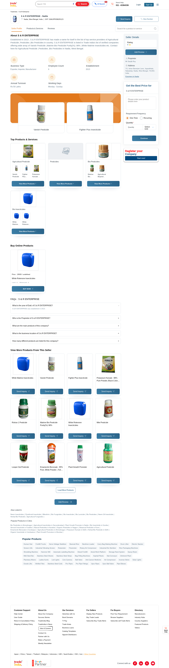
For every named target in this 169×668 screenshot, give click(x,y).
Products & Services (35, 28)
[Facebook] (135, 663)
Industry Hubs (140, 617)
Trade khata (66, 624)
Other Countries (90, 654)
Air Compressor (110, 560)
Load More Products (66, 490)
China (22, 654)
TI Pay (64, 621)
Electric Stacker (137, 544)
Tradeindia (13, 12)
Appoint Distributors (69, 635)
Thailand (36, 654)
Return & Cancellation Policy (24, 621)
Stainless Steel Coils (55, 564)
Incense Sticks (124, 560)
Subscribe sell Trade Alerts (120, 621)
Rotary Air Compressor (88, 548)
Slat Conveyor (112, 556)
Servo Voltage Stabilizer (57, 544)
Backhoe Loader (88, 544)
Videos (137, 628)
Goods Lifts (28, 564)
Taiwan (28, 654)
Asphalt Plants (98, 556)
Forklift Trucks (41, 544)
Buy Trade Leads (92, 617)
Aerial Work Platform (98, 552)
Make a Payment (44, 640)
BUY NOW (27, 289)
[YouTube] (153, 663)
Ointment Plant (125, 556)
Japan (16, 654)
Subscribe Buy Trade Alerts (96, 621)
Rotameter (62, 548)
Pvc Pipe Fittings (82, 564)
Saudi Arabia (68, 654)
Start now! (141, 158)
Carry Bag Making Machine (107, 544)
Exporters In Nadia (132, 76)
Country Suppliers (141, 621)
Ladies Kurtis (44, 560)
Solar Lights (137, 560)
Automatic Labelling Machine (63, 552)
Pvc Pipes (69, 564)
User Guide (18, 617)
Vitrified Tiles (39, 564)
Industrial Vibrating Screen (45, 548)
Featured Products (141, 624)
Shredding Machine (31, 552)
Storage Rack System (117, 552)
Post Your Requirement (119, 614)
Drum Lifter (124, 544)
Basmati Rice (74, 544)
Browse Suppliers (117, 617)
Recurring (148, 118)
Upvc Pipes (95, 564)
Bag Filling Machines (82, 556)
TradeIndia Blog (44, 621)
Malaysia (44, 654)
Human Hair (28, 544)
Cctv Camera (67, 560)
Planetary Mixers (30, 560)
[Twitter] (147, 663)
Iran (80, 654)
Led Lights (55, 560)
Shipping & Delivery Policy (23, 624)
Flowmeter (73, 548)
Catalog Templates (69, 631)
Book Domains (67, 617)
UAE (60, 654)
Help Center (18, 614)
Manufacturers (140, 614)
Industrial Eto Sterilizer (108, 548)
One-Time (134, 118)
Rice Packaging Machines (128, 548)
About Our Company (45, 614)
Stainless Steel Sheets (45, 556)
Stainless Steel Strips (64, 556)
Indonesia (53, 654)
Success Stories (44, 617)
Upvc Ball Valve (108, 564)
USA (76, 654)
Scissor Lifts (28, 548)
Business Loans (68, 628)
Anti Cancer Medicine (93, 560)
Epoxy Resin (132, 552)
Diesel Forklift (82, 552)
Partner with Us (43, 636)
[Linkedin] (141, 663)
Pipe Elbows (121, 564)
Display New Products (94, 614)
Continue (144, 138)
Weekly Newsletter (45, 643)
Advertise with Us (68, 614)
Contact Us (42, 633)
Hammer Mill (45, 552)
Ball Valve (78, 560)
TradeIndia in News (45, 624)
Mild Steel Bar (29, 556)
